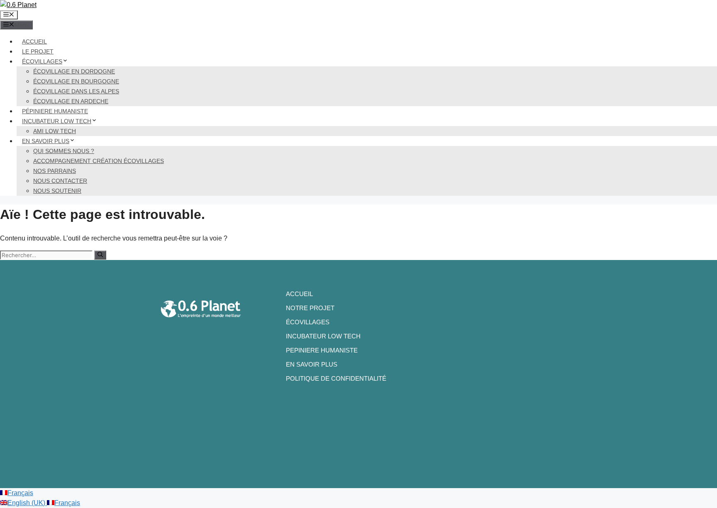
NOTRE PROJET (310, 307)
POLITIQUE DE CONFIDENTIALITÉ (336, 378)
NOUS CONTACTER (60, 180)
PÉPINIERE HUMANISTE (55, 111)
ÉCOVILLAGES (42, 61)
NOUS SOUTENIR (57, 190)
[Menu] (9, 14)
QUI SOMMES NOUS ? (63, 151)
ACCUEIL (34, 41)
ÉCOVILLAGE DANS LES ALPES (76, 91)
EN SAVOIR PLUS (45, 141)
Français (20, 492)
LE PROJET (38, 51)
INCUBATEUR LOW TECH (56, 121)
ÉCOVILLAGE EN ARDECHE (70, 101)
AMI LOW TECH (54, 131)
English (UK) (27, 502)
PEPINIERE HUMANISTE (322, 350)
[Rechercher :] (47, 254)
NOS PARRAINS (54, 171)
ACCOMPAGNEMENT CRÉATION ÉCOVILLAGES (98, 161)
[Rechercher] (100, 255)
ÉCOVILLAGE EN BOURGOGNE (76, 81)
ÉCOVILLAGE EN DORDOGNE (74, 71)
